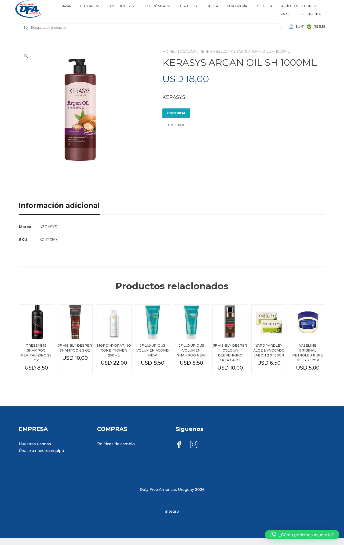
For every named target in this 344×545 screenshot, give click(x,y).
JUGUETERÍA (188, 6)
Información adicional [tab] (59, 205)
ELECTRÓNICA (154, 6)
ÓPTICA (212, 6)
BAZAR (65, 6)
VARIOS (287, 14)
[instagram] (194, 445)
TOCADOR (186, 51)
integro (172, 511)
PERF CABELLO (213, 51)
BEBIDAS (87, 6)
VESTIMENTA (311, 14)
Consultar (176, 113)
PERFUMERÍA (237, 6)
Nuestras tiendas (35, 444)
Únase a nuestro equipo (41, 451)
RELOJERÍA (264, 6)
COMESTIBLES (119, 6)
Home (168, 51)
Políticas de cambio (116, 444)
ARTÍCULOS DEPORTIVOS (301, 6)
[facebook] (179, 445)
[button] (25, 56)
